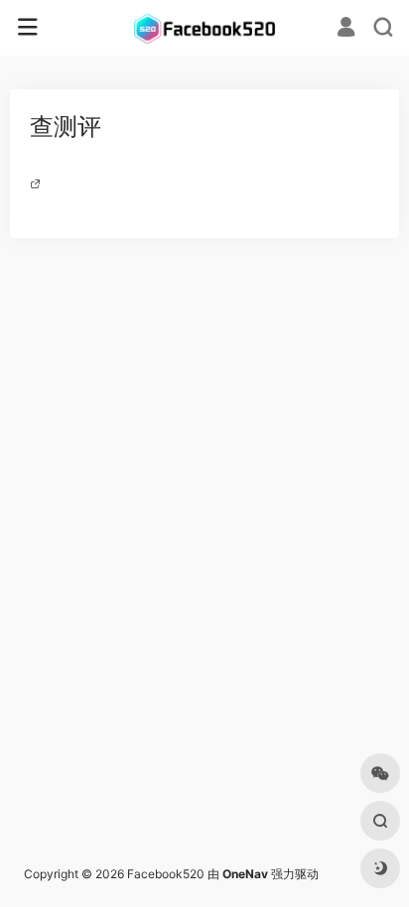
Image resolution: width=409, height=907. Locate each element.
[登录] (346, 29)
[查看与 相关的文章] (38, 182)
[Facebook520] (204, 28)
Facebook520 (165, 873)
